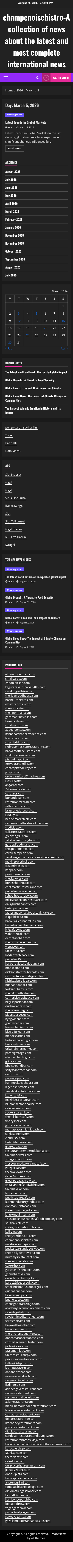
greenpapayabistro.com (21, 1180)
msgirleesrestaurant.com (22, 1100)
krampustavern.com (18, 1368)
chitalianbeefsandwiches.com (25, 1185)
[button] (5, 78)
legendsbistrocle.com (19, 1087)
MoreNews (59, 1534)
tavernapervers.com (18, 1155)
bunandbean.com (17, 798)
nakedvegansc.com (18, 1516)
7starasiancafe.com (18, 789)
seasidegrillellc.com (18, 1312)
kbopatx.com (14, 870)
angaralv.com (14, 785)
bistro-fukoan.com (17, 1032)
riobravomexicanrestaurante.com (27, 747)
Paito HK (11, 443)
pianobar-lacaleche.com (21, 891)
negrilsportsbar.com (19, 1002)
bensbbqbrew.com (17, 1504)
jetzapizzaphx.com (17, 1470)
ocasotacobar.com (17, 938)
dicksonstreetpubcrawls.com (24, 972)
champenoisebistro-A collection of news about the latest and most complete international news (36, 40)
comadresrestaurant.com (22, 1414)
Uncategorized (14, 114)
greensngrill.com (16, 836)
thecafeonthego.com (19, 1010)
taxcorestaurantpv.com (21, 1355)
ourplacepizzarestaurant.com (25, 1465)
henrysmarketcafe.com (20, 819)
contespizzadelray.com (20, 768)
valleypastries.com (17, 806)
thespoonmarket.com (19, 849)
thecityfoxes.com (16, 878)
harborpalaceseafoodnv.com (24, 964)
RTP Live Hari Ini (16, 537)
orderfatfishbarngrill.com (22, 1278)
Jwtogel (10, 545)
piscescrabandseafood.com (23, 1359)
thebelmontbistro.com (20, 993)
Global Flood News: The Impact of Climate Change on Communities (35, 640)
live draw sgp (14, 506)
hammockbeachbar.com (21, 1083)
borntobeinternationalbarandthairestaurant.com (38, 1444)
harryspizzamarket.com (21, 1478)
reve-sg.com (13, 781)
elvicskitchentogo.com (20, 1057)
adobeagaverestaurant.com (24, 1389)
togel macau (13, 529)
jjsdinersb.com (15, 1385)
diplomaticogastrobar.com (23, 1491)
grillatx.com (13, 1061)
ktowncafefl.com (16, 1095)
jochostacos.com (16, 1346)
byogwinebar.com (17, 1019)
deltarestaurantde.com (20, 1419)
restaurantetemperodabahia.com (27, 1151)
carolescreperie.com (19, 853)
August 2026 (12, 171)
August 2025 (12, 267)
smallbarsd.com (16, 679)
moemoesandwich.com (20, 1376)
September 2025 (15, 259)
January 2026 (13, 227)
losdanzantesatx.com (19, 955)
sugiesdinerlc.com (17, 1134)
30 (10, 343)
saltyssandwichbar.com (21, 1070)
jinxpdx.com (13, 772)
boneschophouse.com (20, 883)
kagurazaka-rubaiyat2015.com (25, 687)
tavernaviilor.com (17, 1189)
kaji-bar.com (13, 1231)
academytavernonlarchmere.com (27, 1308)
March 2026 (12, 211)
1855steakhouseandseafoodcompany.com (33, 1219)
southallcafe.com (16, 1223)
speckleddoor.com (17, 742)
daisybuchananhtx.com (20, 904)
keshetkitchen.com (17, 1495)
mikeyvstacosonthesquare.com (26, 900)
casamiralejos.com (17, 866)
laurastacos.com (16, 1193)
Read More (16, 149)
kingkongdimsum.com (20, 1214)
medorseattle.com (17, 1036)
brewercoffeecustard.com (22, 751)
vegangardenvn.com (19, 1508)
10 (19, 321)
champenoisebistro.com (21, 1240)
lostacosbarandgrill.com (21, 1040)
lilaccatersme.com (17, 738)
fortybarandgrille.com (20, 764)
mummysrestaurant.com (22, 1257)
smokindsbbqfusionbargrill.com (26, 1287)
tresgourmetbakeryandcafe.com (27, 1163)
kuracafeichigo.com (18, 1448)
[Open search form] (37, 77)
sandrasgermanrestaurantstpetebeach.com (34, 857)
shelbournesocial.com (20, 755)
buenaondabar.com (18, 985)
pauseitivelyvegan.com (20, 1512)
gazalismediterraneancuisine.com (27, 1521)
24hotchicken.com (17, 683)
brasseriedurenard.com (21, 810)
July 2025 (10, 275)
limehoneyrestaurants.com (23, 1423)
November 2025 (14, 243)
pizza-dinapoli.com (17, 759)
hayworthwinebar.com (20, 1325)
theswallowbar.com (18, 1172)
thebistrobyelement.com (21, 942)
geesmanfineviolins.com (21, 717)
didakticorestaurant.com (21, 1431)
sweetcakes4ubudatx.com (22, 1091)
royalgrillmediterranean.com (24, 1317)
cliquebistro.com (16, 917)
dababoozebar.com (18, 1372)
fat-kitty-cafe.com (16, 1453)
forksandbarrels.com (19, 989)
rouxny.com (13, 815)
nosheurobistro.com (19, 700)
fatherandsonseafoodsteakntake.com (30, 912)
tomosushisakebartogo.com (24, 1487)
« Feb (8, 348)
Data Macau (13, 451)
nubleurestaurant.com (20, 1393)
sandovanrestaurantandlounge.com (29, 1436)
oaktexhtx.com (15, 1265)
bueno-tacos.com (17, 1300)
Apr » (64, 348)
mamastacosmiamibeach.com (25, 1129)
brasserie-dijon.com (18, 1295)
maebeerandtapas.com (20, 1244)
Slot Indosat (13, 475)
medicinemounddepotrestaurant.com (30, 1406)
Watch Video (61, 78)
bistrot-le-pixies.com (19, 1142)
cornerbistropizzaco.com (22, 998)
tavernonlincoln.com (19, 1380)
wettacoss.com (15, 946)
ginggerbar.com (16, 1168)
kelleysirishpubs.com (19, 1363)
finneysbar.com (15, 1121)
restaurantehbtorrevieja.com (24, 1440)
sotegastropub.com (18, 1159)
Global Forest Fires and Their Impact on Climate (33, 388)
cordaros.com (14, 793)
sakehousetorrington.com (22, 840)
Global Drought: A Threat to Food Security (29, 380)
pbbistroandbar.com (19, 1066)
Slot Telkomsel (15, 521)
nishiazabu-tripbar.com (21, 981)
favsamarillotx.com (18, 1351)
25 (27, 335)
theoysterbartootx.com (20, 1236)
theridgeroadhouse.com (21, 696)
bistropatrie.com (16, 908)
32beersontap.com (18, 730)
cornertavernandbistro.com (24, 1342)
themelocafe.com (17, 1457)
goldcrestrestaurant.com (22, 1427)
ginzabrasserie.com (18, 1125)
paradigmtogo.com (18, 1053)
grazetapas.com (16, 1146)
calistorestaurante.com (20, 832)
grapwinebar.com (17, 1023)
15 (63, 321)
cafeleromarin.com (18, 1108)
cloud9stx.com (15, 1138)
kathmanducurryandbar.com (24, 1202)
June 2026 (11, 187)
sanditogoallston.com (19, 691)
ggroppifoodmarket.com (21, 844)
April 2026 (11, 203)
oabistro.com (14, 1074)
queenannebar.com (18, 1291)
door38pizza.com (17, 1474)
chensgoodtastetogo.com (22, 1304)
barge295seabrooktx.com (22, 1282)
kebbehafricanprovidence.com (25, 734)
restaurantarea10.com (20, 802)
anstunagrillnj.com (17, 1482)
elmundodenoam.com (20, 674)
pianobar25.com (16, 959)
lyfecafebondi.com (17, 929)
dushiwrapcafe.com (18, 1006)
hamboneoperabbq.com (21, 1499)
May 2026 (11, 195)
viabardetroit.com (17, 934)
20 (45, 328)
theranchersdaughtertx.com (24, 1334)
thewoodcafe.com (17, 708)
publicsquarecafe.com (20, 1197)
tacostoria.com (15, 951)
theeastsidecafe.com (19, 1261)
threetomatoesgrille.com (22, 1210)
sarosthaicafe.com (17, 1321)
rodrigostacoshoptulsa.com (24, 1227)
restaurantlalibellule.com (22, 1397)
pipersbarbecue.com (19, 1015)
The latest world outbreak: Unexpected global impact (36, 372)
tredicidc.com (14, 827)
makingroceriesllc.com (20, 861)
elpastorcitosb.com (18, 704)
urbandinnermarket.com (21, 1049)
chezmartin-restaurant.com (23, 887)
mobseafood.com (17, 968)
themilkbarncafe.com (19, 1117)
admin (11, 127)
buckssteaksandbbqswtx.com (25, 1248)
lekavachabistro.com (19, 1027)
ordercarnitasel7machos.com (25, 776)
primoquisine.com (17, 874)
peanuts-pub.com (17, 1078)
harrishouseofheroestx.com (24, 925)
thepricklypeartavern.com (22, 1253)
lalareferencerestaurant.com (24, 1410)
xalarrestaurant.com (19, 1402)
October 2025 (13, 251)
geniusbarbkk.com (17, 1274)
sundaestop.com (16, 725)
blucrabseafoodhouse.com (23, 1104)
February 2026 (13, 219)
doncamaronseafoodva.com (24, 1338)
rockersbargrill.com (18, 1112)
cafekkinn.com (14, 1461)
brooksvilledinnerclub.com (23, 921)
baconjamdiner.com (18, 1329)
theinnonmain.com (18, 713)
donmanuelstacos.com (20, 1206)
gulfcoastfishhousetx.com (22, 1270)
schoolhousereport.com (21, 895)
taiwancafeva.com (17, 721)
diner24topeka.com (18, 1176)
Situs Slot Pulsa (15, 498)
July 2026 (11, 179)
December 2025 (14, 235)
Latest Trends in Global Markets (25, 122)
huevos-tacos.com (17, 1044)
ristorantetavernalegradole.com (26, 976)
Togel (9, 435)
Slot (7, 514)
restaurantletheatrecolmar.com (26, 823)
